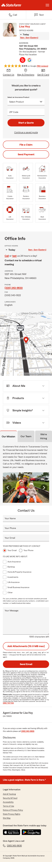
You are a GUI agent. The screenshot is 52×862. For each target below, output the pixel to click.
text (14, 256)
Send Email (26, 664)
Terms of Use (8, 806)
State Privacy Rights (11, 814)
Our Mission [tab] (8, 436)
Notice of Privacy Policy (13, 810)
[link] (13, 5)
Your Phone (10, 528)
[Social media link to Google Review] (29, 60)
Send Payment (26, 154)
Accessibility (8, 802)
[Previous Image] (8, 487)
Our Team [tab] (26, 436)
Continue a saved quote (26, 132)
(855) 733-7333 (8, 703)
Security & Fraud (10, 798)
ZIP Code (13, 112)
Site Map (7, 818)
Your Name (10, 518)
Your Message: (12, 610)
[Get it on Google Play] (31, 832)
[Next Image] (43, 487)
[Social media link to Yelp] (22, 60)
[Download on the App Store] (11, 832)
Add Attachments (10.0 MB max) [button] (26, 646)
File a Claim (25, 144)
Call (7, 256)
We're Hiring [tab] (43, 436)
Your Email (10, 538)
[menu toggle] (47, 5)
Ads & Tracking (9, 794)
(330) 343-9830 (14, 288)
